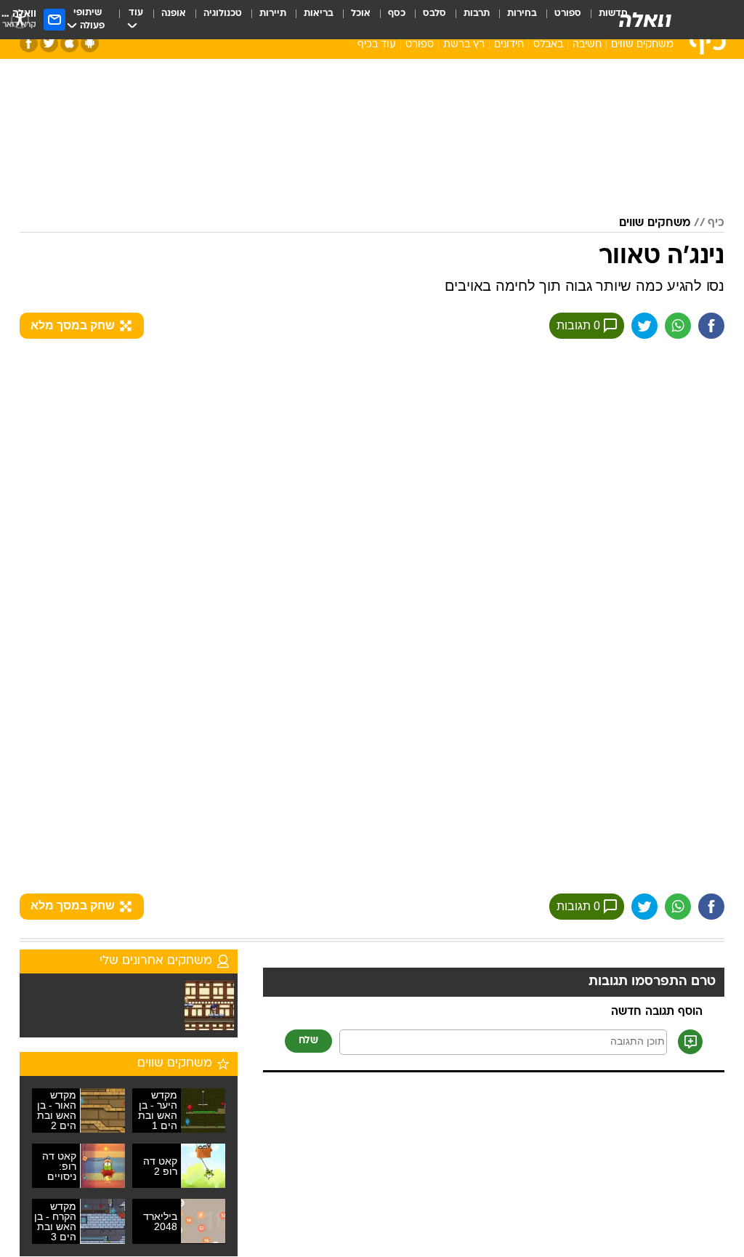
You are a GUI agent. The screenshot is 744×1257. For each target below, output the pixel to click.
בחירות (522, 13)
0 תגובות (578, 325)
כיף (716, 223)
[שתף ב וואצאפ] (678, 326)
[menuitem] (559, 20)
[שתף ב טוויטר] (644, 326)
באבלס (548, 44)
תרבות (477, 13)
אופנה (173, 13)
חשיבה (587, 44)
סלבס (434, 13)
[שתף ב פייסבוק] (711, 326)
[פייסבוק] (29, 43)
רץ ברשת (464, 44)
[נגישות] (20, 19)
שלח (308, 1040)
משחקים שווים (642, 44)
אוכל (361, 13)
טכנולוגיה (222, 13)
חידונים (509, 44)
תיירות (272, 13)
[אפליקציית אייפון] (69, 43)
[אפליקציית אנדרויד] (90, 43)
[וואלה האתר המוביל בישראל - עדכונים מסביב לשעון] (645, 19)
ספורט (567, 13)
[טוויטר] (49, 43)
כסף (396, 13)
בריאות (318, 13)
